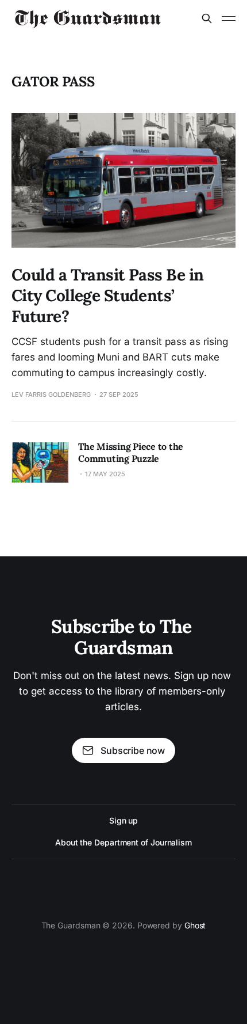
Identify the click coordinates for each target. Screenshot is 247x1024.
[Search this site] (206, 18)
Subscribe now (133, 750)
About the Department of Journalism (123, 842)
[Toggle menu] (228, 18)
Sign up (123, 820)
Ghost (195, 925)
